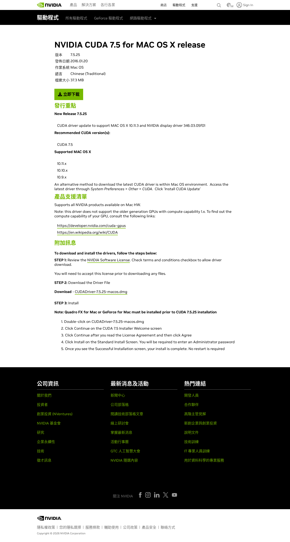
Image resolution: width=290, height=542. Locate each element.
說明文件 (191, 432)
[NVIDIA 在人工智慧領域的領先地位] (49, 5)
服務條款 (92, 527)
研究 (40, 432)
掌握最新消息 (121, 432)
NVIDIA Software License (108, 260)
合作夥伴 (191, 404)
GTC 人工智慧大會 (125, 451)
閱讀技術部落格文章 (127, 414)
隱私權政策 (46, 527)
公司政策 (130, 527)
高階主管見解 (195, 414)
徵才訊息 (44, 460)
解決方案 (89, 4)
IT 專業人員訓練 (197, 451)
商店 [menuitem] (163, 5)
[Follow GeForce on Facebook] (140, 495)
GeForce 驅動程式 (108, 18)
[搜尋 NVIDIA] (219, 4)
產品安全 (149, 527)
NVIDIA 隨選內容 (124, 460)
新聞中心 (118, 395)
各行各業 (108, 4)
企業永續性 (46, 441)
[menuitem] (73, 4)
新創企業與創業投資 (200, 423)
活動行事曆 (120, 441)
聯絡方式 (168, 527)
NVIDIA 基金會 (49, 423)
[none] (219, 3)
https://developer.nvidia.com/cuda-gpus (91, 225)
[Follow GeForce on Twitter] (165, 495)
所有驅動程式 (76, 18)
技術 (40, 451)
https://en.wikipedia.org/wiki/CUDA (87, 232)
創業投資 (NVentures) (54, 414)
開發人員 (191, 395)
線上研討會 (120, 423)
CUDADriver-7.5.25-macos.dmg (101, 291)
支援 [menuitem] (194, 5)
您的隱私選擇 (70, 527)
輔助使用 (111, 527)
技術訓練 (191, 441)
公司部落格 (120, 404)
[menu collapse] (121, 5)
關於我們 (44, 395)
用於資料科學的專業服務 (204, 460)
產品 (73, 4)
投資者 (42, 404)
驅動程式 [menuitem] (179, 5)
